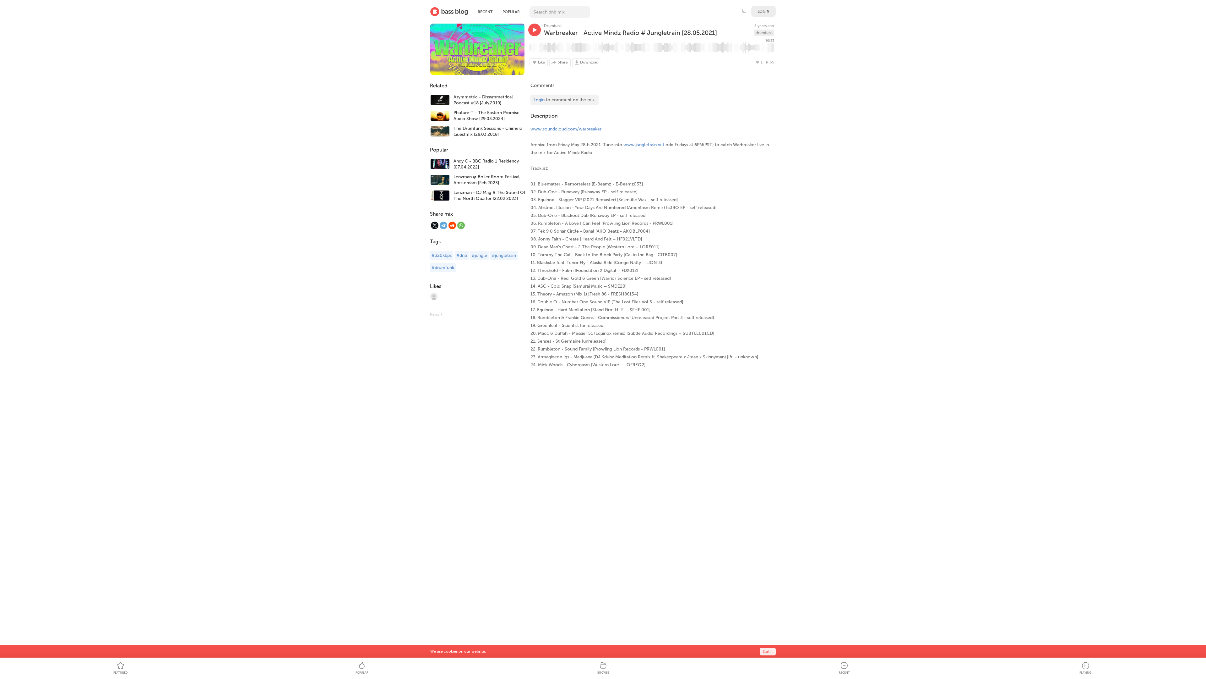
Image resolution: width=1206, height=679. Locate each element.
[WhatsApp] (461, 225)
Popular (511, 12)
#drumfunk (443, 267)
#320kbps (442, 255)
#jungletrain (504, 255)
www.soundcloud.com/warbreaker (565, 129)
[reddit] (452, 225)
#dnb (461, 255)
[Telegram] (443, 225)
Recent (485, 12)
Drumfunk (553, 26)
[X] (434, 225)
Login (763, 11)
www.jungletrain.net (643, 144)
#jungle (479, 255)
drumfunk (764, 32)
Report (436, 314)
